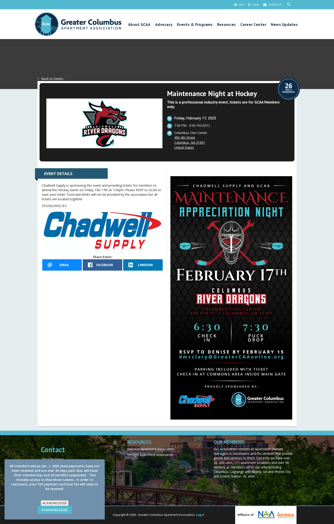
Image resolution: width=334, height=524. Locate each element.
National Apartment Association (150, 449)
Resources (226, 24)
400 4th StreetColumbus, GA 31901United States (189, 142)
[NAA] (266, 515)
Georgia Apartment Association (150, 454)
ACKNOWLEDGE (54, 503)
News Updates (284, 24)
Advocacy (163, 24)
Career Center (253, 24)
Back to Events (52, 79)
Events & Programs (195, 24)
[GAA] (285, 515)
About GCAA (139, 24)
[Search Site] (289, 4)
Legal (200, 515)
